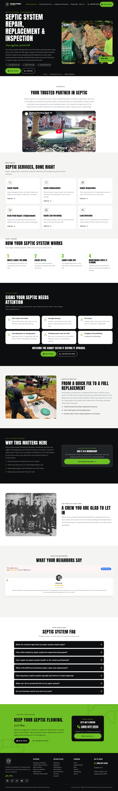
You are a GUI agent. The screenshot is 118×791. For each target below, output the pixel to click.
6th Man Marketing (44, 787)
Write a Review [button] (106, 569)
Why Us (81, 4)
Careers (76, 769)
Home (45, 74)
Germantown (57, 769)
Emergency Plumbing (39, 763)
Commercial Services (45, 4)
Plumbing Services (30, 4)
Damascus (56, 765)
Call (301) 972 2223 (68, 354)
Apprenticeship (78, 765)
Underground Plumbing (61, 4)
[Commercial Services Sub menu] (52, 4)
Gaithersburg (57, 767)
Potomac (56, 774)
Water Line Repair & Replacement (39, 770)
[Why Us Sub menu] (84, 4)
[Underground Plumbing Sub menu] (68, 4)
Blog (75, 767)
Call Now (29, 71)
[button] (59, 644)
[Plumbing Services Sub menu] (37, 4)
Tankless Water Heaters (40, 765)
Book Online (108, 4)
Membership (74, 4)
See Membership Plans (86, 461)
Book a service (87, 736)
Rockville (56, 776)
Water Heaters (37, 767)
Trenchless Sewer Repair (40, 774)
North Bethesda (58, 771)
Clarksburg (56, 763)
